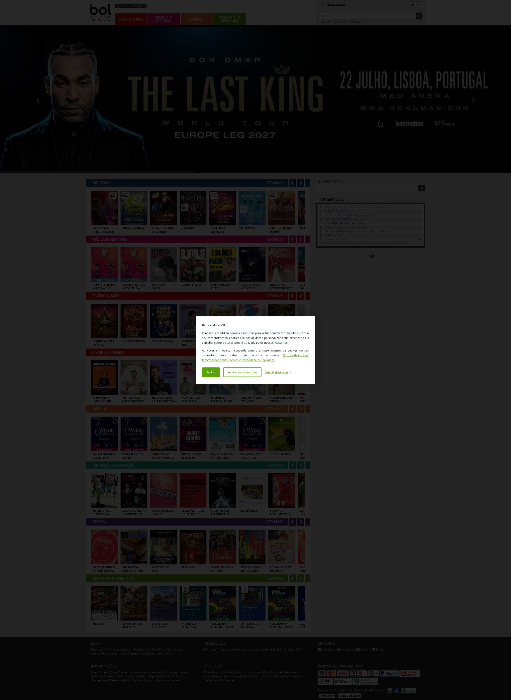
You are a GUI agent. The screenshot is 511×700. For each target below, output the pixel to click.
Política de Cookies (295, 355)
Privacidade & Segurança (258, 360)
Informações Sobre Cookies (220, 360)
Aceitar (211, 372)
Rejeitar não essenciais (242, 372)
